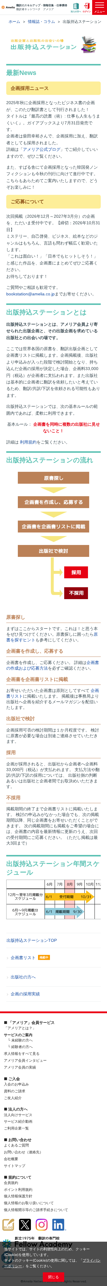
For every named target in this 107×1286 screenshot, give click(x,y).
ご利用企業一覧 (16, 1128)
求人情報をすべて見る (22, 1053)
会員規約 (11, 1182)
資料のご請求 (14, 1091)
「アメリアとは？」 (20, 1028)
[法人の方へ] (76, 7)
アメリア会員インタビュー (25, 1060)
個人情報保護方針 (18, 1196)
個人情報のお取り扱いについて (29, 1203)
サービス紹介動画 (18, 1121)
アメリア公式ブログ (41, 149)
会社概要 (11, 1159)
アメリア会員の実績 (20, 1067)
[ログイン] (87, 7)
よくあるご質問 (16, 1145)
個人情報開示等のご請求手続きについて (36, 1209)
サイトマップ (14, 1165)
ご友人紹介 (13, 1098)
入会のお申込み (16, 1084)
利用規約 (28, 442)
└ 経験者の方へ (20, 1046)
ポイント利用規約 (18, 1189)
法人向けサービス (18, 1115)
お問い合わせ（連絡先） (23, 1152)
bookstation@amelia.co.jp (30, 294)
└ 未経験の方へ (20, 1040)
